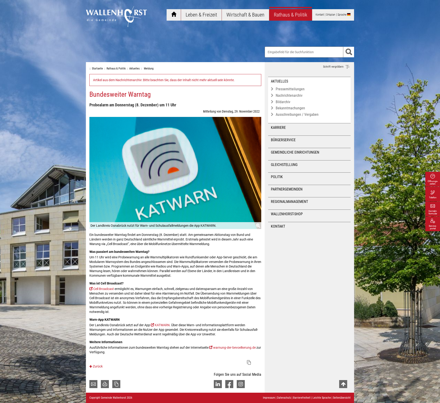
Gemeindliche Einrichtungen (295, 152)
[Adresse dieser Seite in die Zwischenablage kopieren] (116, 384)
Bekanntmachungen (290, 108)
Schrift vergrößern (333, 66)
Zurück (97, 366)
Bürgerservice (283, 140)
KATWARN (162, 325)
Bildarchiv (283, 102)
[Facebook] (229, 384)
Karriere (278, 127)
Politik (277, 177)
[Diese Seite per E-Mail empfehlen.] (93, 384)
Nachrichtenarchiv (289, 95)
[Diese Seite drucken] (105, 384)
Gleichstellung (284, 165)
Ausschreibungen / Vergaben (297, 114)
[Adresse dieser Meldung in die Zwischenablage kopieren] (249, 362)
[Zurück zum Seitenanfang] (343, 384)
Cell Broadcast (103, 289)
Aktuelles (279, 81)
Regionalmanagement (289, 201)
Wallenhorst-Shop (287, 214)
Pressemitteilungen (290, 89)
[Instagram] (241, 384)
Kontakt (278, 226)
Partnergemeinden (286, 189)
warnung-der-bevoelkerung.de (234, 347)
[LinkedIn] (218, 384)
